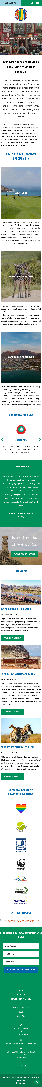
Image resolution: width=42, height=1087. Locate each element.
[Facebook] (25, 1055)
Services (21, 992)
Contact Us (10, 3)
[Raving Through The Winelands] (21, 581)
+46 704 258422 (21, 1018)
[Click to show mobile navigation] (38, 3)
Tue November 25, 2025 (9, 604)
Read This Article (12, 627)
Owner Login (21, 1072)
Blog (21, 1001)
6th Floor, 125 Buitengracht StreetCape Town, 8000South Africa (21, 1044)
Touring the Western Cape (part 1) (18, 662)
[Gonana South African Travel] (21, 14)
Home (21, 980)
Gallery (21, 1005)
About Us (21, 984)
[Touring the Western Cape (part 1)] (21, 646)
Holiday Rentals (21, 997)
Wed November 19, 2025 (9, 668)
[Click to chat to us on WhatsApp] (37, 1082)
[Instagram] (21, 1055)
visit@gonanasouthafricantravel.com (21, 1033)
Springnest (21, 1069)
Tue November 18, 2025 (9, 742)
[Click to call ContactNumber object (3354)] (32, 3)
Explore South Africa (24, 543)
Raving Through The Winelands (16, 598)
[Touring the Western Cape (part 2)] (21, 720)
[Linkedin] (17, 1055)
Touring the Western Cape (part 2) (18, 736)
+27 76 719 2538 (21, 1024)
